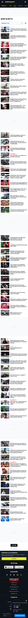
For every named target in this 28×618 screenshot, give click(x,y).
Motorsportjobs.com (14, 587)
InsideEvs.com (14, 582)
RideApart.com (14, 593)
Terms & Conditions (7, 613)
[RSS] (21, 574)
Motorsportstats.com (14, 591)
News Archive (14, 549)
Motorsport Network (11, 615)
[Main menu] (2, 2)
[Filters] (25, 23)
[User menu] (25, 2)
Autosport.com (14, 589)
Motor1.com (14, 584)
